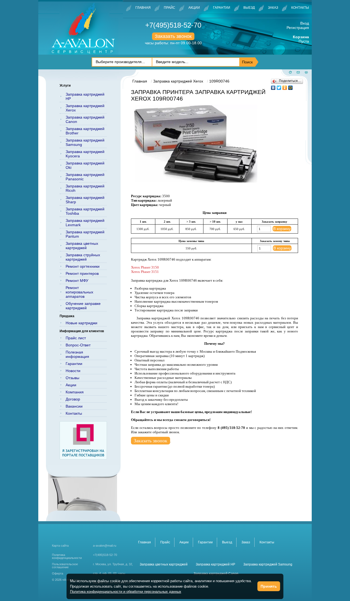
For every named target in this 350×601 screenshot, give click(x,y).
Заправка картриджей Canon (85, 119)
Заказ (273, 8)
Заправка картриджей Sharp (85, 199)
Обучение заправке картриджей (83, 305)
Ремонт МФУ (77, 280)
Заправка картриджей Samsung (85, 142)
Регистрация (298, 27)
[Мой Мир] (290, 86)
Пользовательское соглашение (65, 566)
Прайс (169, 8)
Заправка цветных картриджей (82, 245)
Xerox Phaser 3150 (145, 267)
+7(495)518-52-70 (173, 25)
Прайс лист (76, 338)
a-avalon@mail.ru (104, 545)
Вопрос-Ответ (78, 345)
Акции (194, 8)
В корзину (282, 228)
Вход (304, 23)
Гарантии (221, 8)
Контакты (300, 8)
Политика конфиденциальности (67, 556)
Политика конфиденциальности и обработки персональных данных (125, 592)
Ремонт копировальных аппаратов (79, 292)
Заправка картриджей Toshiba (85, 211)
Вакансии (74, 406)
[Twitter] (279, 86)
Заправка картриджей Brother (85, 130)
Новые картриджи (81, 323)
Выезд (249, 8)
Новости (73, 371)
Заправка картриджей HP (85, 96)
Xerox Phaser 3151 (145, 272)
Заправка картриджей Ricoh (85, 188)
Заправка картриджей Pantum (85, 234)
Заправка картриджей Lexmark (85, 222)
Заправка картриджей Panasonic (85, 176)
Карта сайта (60, 545)
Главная (143, 8)
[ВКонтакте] (273, 86)
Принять (269, 586)
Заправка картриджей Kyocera (85, 153)
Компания (75, 392)
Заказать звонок (173, 36)
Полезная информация (77, 354)
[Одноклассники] (285, 86)
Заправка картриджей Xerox (85, 108)
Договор (73, 399)
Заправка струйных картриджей (83, 257)
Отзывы (72, 378)
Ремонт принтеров (82, 273)
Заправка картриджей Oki (85, 165)
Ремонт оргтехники (83, 266)
